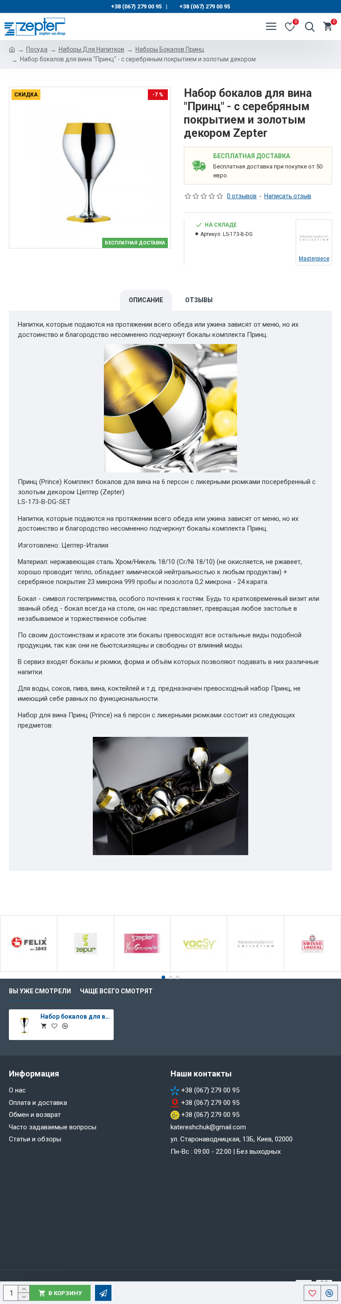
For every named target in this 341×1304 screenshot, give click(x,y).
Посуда (37, 49)
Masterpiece (255, 970)
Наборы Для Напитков (91, 49)
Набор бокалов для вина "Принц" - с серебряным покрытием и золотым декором (75, 1016)
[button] (163, 977)
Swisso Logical (312, 970)
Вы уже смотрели (40, 991)
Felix (29, 970)
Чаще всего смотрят (116, 991)
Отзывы (199, 300)
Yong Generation (142, 970)
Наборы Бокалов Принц (169, 49)
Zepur (85, 970)
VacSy (198, 970)
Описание (146, 300)
